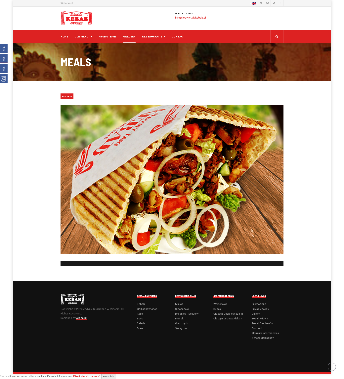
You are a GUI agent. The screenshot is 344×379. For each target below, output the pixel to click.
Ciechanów (182, 308)
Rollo (140, 313)
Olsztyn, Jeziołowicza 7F (228, 313)
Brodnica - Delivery (186, 313)
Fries (140, 328)
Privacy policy (260, 308)
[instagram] (261, 3)
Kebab (141, 303)
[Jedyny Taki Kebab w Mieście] (76, 18)
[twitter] (274, 3)
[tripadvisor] (267, 3)
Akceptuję (108, 376)
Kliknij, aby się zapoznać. (87, 376)
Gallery (129, 36)
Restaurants (152, 36)
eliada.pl (81, 317)
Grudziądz (181, 323)
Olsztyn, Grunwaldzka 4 (227, 318)
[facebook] (280, 3)
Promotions (108, 36)
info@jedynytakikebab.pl (190, 17)
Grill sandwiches (147, 308)
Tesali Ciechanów (263, 323)
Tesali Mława (260, 318)
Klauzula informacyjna (265, 333)
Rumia (217, 308)
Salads (141, 323)
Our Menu (81, 36)
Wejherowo (220, 303)
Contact (178, 36)
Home (64, 36)
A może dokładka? (263, 337)
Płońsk (179, 318)
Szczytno (181, 328)
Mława (179, 303)
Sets (140, 318)
